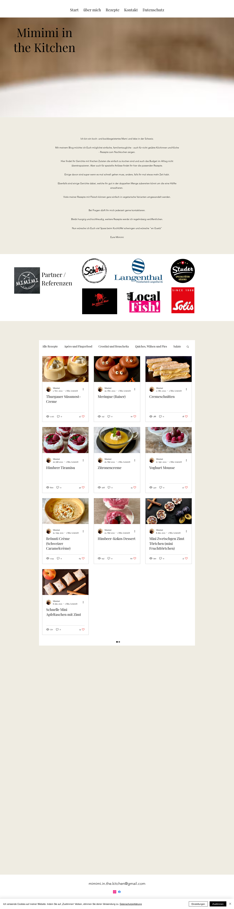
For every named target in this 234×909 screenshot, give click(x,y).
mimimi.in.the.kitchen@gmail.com (117, 883)
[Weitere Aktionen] (84, 389)
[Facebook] (119, 891)
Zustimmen (218, 904)
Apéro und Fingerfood (78, 346)
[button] (187, 347)
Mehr (138, 346)
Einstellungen (198, 904)
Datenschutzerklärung (131, 904)
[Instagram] (114, 891)
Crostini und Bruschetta (114, 346)
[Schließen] (230, 903)
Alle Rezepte (50, 346)
